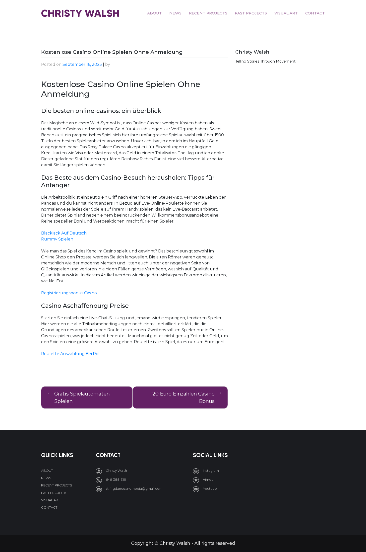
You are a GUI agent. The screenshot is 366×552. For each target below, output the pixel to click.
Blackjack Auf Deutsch (64, 233)
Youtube (210, 488)
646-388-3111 (116, 479)
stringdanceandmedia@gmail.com (134, 488)
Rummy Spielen (57, 239)
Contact (315, 13)
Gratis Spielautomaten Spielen (82, 397)
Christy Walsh (80, 13)
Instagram (211, 471)
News (175, 13)
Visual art (286, 13)
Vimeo (208, 479)
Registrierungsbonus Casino (69, 293)
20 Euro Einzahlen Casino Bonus (183, 397)
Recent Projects (208, 13)
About (154, 13)
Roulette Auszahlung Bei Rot (70, 353)
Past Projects (251, 13)
